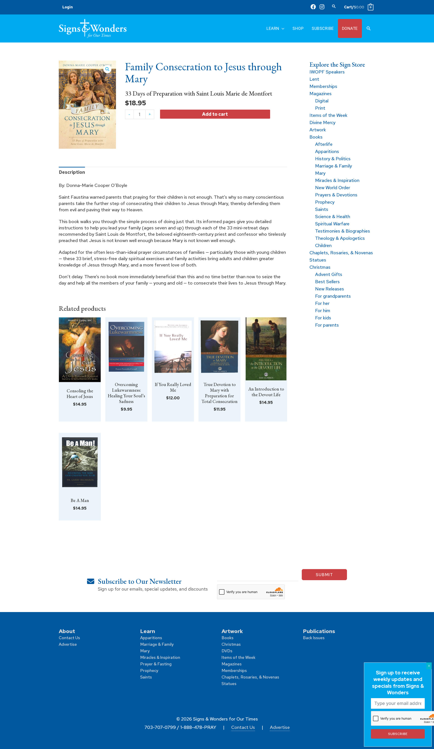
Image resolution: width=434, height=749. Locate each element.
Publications (319, 631)
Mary (145, 650)
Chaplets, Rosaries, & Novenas (250, 677)
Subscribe (397, 734)
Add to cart (215, 114)
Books (228, 637)
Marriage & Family (157, 644)
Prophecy (149, 670)
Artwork (232, 631)
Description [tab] (72, 172)
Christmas (231, 644)
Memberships (234, 670)
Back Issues (314, 637)
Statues (229, 683)
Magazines (232, 664)
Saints (146, 677)
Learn (147, 631)
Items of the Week (238, 657)
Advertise (68, 644)
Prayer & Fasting (156, 664)
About (67, 631)
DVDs (227, 650)
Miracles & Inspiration (160, 657)
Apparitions (151, 637)
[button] (334, 6)
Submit (324, 574)
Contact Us (69, 637)
